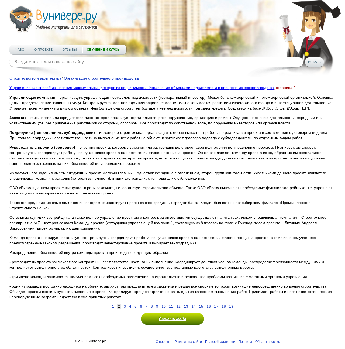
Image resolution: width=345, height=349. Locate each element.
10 (163, 306)
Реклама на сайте (188, 342)
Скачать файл (172, 319)
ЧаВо (19, 50)
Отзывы (70, 50)
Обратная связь (267, 342)
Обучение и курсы (103, 50)
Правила (245, 342)
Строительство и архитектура (35, 78)
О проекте (43, 50)
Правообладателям (220, 342)
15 (201, 306)
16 (208, 306)
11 (171, 306)
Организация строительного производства (101, 78)
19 (231, 306)
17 (216, 306)
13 (186, 306)
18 (224, 306)
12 (178, 306)
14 (193, 306)
